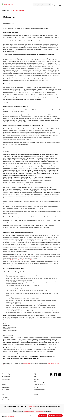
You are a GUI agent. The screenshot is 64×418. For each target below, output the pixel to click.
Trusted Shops (26, 363)
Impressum (36, 379)
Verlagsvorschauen (6, 379)
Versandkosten (31, 406)
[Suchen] (49, 4)
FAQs (35, 374)
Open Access (5, 397)
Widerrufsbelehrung (39, 382)
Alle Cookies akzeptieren (55, 415)
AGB (35, 376)
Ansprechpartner (6, 376)
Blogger (4, 384)
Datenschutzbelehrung (39, 384)
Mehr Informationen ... (11, 416)
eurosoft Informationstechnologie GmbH (33, 411)
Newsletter (36, 392)
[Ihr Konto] (53, 5)
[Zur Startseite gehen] (7, 5)
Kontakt (36, 394)
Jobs (3, 394)
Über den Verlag (6, 374)
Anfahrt (3, 392)
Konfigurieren (42, 415)
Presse (3, 382)
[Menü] (60, 5)
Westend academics (7, 400)
